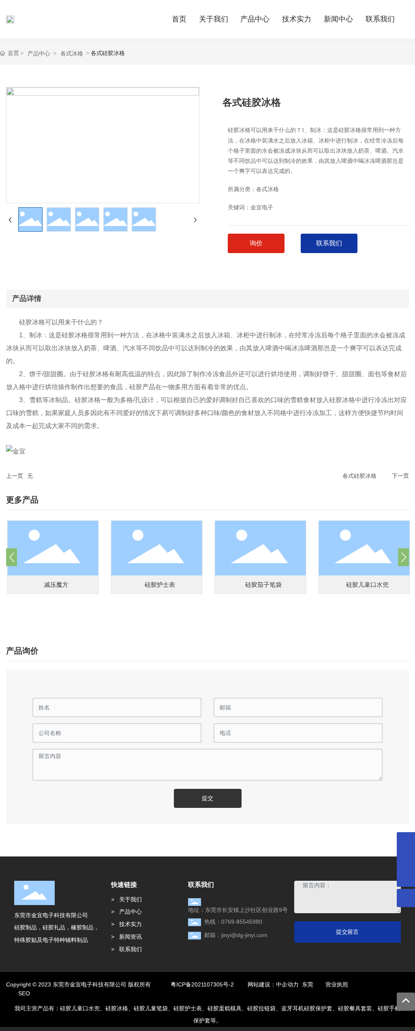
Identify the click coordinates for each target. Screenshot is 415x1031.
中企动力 (287, 984)
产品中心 (39, 53)
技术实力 (130, 924)
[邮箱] (406, 841)
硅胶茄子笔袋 (262, 584)
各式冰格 (71, 53)
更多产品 (22, 499)
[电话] (406, 859)
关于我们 (130, 899)
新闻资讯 (130, 936)
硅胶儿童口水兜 (366, 584)
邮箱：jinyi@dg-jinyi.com (235, 935)
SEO (24, 993)
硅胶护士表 (158, 584)
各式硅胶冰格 (359, 476)
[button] (11, 557)
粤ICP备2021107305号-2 (202, 984)
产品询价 (22, 650)
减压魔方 (55, 584)
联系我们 (130, 949)
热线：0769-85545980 (233, 921)
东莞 (307, 984)
